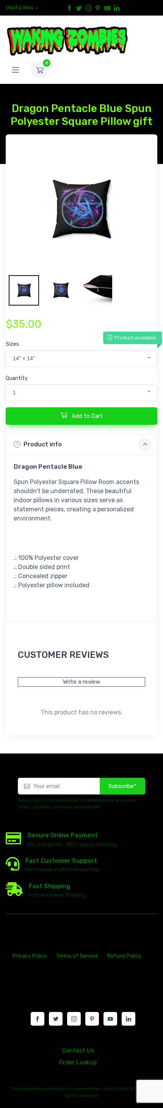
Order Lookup (78, 1062)
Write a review (81, 681)
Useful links (19, 8)
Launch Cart (115, 1088)
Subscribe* (122, 786)
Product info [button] (43, 444)
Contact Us (78, 1050)
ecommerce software (45, 1088)
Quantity (17, 378)
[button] (81, 358)
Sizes (12, 344)
